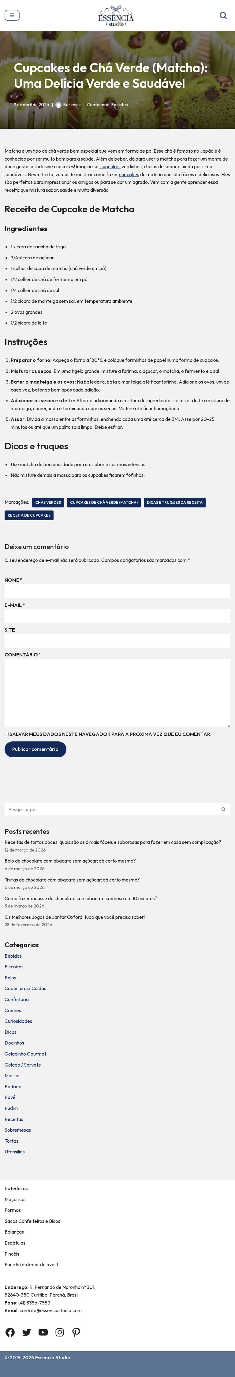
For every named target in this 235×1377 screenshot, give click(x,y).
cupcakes (110, 166)
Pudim (11, 1108)
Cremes (13, 1010)
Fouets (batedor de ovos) (31, 1264)
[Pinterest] (76, 1332)
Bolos (10, 977)
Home (12, 1371)
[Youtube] (43, 1332)
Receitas (119, 104)
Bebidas (13, 956)
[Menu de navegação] (12, 15)
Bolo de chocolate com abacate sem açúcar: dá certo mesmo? (70, 861)
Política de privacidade (167, 1371)
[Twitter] (26, 1332)
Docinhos (14, 1043)
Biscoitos (14, 966)
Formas (13, 1210)
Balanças (14, 1232)
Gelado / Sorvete (23, 1065)
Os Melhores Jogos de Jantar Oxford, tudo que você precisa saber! (75, 917)
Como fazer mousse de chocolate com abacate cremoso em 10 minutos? (81, 898)
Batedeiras (16, 1188)
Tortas (11, 1141)
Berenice (72, 104)
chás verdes (48, 502)
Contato (69, 1371)
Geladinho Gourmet (25, 1054)
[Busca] (223, 15)
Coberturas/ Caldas (25, 988)
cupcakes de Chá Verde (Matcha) (104, 502)
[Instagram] (59, 1332)
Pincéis (12, 1254)
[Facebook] (10, 1332)
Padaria (13, 1086)
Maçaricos (16, 1199)
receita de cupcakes (29, 515)
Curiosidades (18, 1021)
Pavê (10, 1097)
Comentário (23, 654)
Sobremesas (18, 1130)
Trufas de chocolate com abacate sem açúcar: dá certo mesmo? (72, 880)
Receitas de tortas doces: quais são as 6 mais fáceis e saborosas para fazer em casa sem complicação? (113, 842)
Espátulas (15, 1243)
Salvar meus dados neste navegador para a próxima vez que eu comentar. (110, 734)
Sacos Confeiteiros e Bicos (32, 1221)
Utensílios (15, 1152)
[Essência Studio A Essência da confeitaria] (117, 15)
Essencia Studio (52, 1357)
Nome (14, 580)
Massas (13, 1075)
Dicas (11, 1032)
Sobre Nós (39, 1371)
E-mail (15, 605)
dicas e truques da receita (175, 502)
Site (10, 630)
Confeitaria (98, 104)
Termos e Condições (109, 1371)
